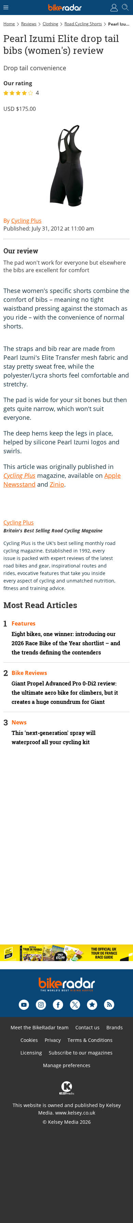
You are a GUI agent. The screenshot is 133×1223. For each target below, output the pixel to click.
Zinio (57, 484)
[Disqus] (66, 851)
